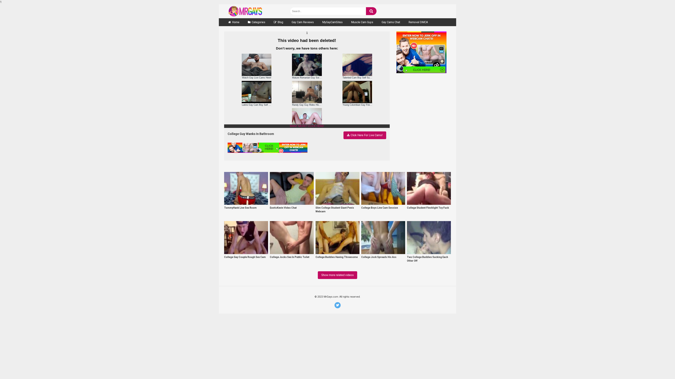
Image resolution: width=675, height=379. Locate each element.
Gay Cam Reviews (303, 22)
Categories (258, 22)
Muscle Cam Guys (362, 22)
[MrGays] (250, 11)
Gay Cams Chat (391, 22)
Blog (280, 22)
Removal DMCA (418, 22)
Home (235, 22)
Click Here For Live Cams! (366, 135)
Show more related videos (337, 275)
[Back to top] (663, 369)
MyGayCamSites (332, 22)
